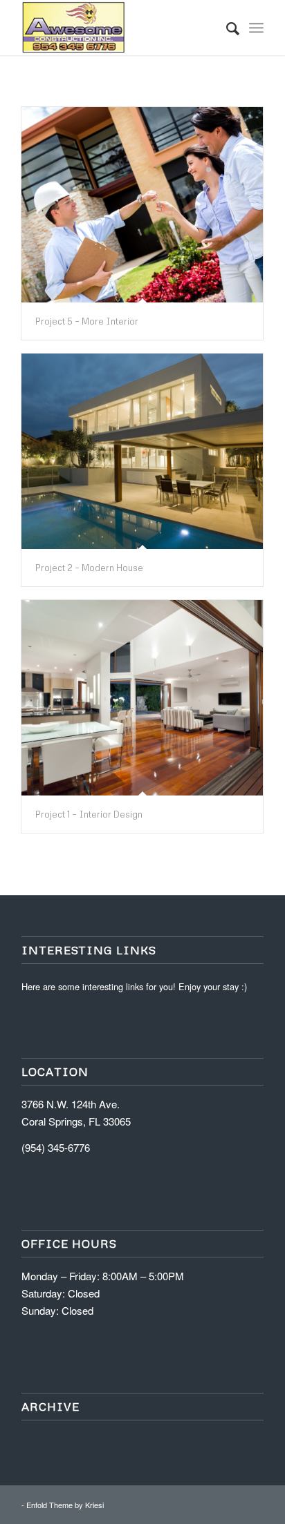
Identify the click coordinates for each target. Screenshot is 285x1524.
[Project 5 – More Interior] (142, 204)
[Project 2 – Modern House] (142, 451)
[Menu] (256, 27)
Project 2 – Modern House (89, 567)
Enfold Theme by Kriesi (65, 1504)
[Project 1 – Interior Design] (142, 697)
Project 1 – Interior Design (88, 814)
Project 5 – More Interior (86, 321)
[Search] (225, 27)
